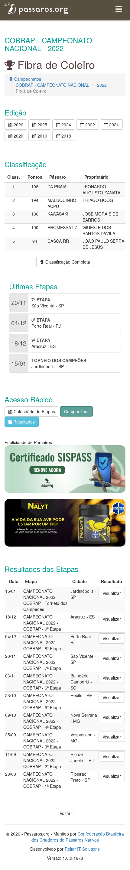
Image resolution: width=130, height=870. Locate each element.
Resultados (23, 422)
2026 (17, 125)
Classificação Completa (67, 262)
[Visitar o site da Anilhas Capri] (65, 469)
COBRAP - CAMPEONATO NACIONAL (52, 85)
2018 (65, 136)
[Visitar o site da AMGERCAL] (65, 523)
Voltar (65, 813)
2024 (65, 125)
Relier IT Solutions (82, 849)
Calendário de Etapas (33, 411)
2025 (41, 125)
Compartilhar (76, 411)
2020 (17, 136)
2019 (41, 136)
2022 (102, 85)
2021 (113, 125)
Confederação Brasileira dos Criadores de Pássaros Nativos (77, 837)
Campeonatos (27, 79)
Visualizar (111, 593)
